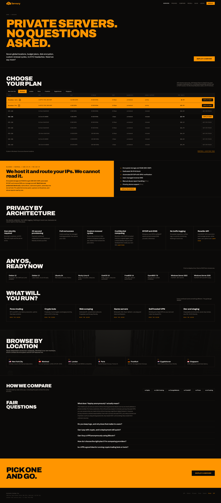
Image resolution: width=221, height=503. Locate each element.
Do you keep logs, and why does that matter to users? (100, 424)
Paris (39, 91)
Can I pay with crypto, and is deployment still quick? (99, 430)
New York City (12, 91)
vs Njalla (147, 390)
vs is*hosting (209, 390)
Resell (190, 3)
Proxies (174, 3)
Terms (199, 493)
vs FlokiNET (187, 390)
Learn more (120, 245)
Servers (166, 3)
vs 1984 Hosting (159, 390)
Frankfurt (47, 91)
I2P (214, 493)
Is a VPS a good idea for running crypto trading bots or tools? (103, 447)
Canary (204, 493)
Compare (182, 3)
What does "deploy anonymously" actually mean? (98, 403)
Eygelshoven (57, 91)
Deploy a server (204, 59)
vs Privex (198, 390)
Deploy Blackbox (128, 189)
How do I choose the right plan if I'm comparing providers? (102, 441)
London (31, 91)
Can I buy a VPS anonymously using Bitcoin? (96, 436)
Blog (196, 3)
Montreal (22, 91)
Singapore (68, 91)
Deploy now (207, 99)
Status (188, 493)
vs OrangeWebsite (173, 390)
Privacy (194, 493)
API (184, 493)
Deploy (210, 3)
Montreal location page (206, 151)
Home (7, 14)
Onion (209, 493)
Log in (202, 3)
